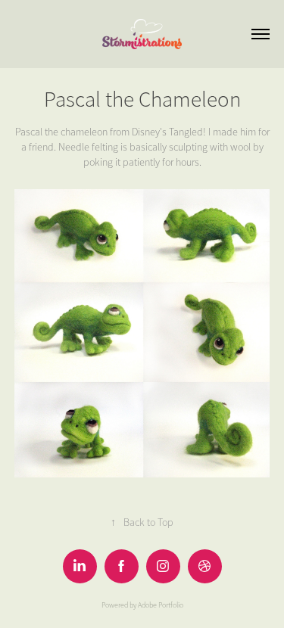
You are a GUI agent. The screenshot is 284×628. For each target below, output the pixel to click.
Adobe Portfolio (160, 605)
